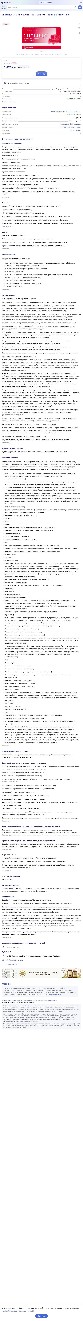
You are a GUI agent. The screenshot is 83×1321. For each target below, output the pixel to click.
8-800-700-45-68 (11, 964)
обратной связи (55, 994)
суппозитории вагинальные (70, 127)
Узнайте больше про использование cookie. (18, 1311)
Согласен (41, 1316)
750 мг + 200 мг (75, 130)
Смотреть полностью (22, 139)
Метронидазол (75, 124)
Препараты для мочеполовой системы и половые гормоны (40, 1000)
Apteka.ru (28, 1006)
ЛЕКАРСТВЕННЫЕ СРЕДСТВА (15, 1000)
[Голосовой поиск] (75, 7)
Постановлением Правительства (43, 1016)
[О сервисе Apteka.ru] (81, 2)
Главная (4, 1000)
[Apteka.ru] (6, 2)
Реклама (78, 970)
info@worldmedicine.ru (14, 960)
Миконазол (64, 124)
